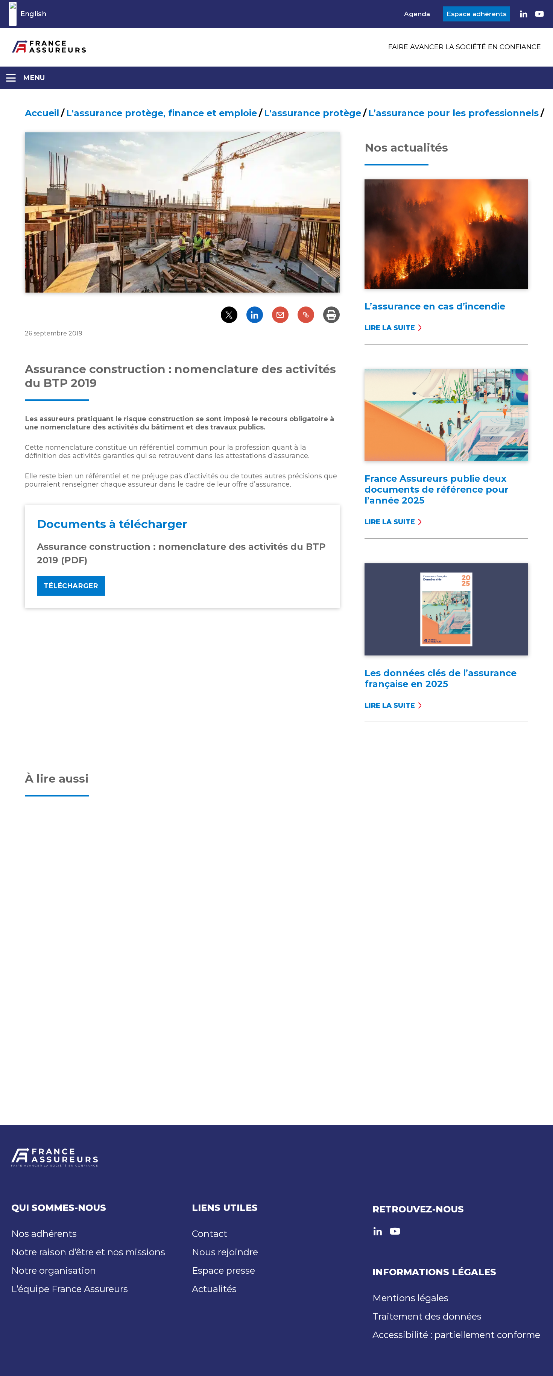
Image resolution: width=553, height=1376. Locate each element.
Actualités (214, 1288)
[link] (523, 13)
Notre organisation (53, 1270)
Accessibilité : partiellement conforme (456, 1334)
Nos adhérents (44, 1233)
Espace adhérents (476, 14)
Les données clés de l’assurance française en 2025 (441, 678)
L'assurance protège (312, 113)
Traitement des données (427, 1316)
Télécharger (71, 586)
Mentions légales (410, 1298)
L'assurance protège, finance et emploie (161, 113)
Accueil (42, 113)
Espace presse (223, 1270)
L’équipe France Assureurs (69, 1288)
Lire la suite (390, 328)
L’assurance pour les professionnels (453, 113)
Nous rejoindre (225, 1252)
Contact (209, 1233)
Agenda (417, 14)
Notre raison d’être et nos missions (88, 1252)
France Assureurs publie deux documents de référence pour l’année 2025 (437, 489)
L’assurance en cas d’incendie (435, 306)
